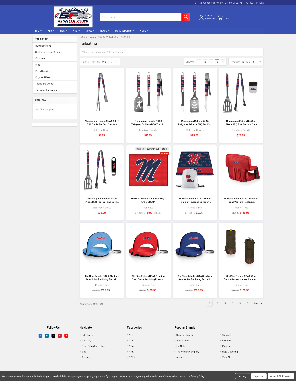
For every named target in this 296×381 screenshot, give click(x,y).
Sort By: (86, 61)
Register (210, 18)
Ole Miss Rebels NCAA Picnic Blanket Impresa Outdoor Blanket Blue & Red (195, 200)
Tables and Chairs (44, 83)
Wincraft (226, 334)
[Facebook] (40, 336)
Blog (84, 351)
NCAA (89, 30)
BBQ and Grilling (43, 45)
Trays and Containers (46, 89)
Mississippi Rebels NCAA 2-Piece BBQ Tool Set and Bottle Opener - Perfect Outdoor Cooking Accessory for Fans (102, 200)
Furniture (40, 58)
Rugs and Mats (42, 77)
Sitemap (86, 357)
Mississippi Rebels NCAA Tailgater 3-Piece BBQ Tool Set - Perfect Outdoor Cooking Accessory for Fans (148, 122)
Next (257, 303)
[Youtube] (66, 336)
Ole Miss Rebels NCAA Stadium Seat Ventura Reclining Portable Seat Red (241, 200)
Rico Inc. (226, 345)
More (143, 30)
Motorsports (123, 30)
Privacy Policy (197, 376)
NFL (37, 30)
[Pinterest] (60, 336)
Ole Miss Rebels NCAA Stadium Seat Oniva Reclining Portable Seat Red (148, 277)
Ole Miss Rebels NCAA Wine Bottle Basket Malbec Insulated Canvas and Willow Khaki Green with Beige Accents (241, 277)
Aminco (180, 357)
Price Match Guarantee (93, 345)
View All (226, 357)
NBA (62, 30)
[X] (53, 336)
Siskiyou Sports (184, 334)
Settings (242, 376)
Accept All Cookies (280, 376)
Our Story (86, 340)
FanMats (180, 345)
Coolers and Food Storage (48, 51)
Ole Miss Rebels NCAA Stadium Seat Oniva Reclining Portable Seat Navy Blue (195, 277)
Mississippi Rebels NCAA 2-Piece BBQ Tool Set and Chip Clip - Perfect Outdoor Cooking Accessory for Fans (241, 122)
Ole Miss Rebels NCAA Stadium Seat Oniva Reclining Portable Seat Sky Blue (102, 277)
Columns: (190, 61)
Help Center (87, 334)
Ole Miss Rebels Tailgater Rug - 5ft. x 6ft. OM (148, 200)
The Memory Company (187, 351)
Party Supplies (42, 70)
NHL (75, 30)
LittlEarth (227, 340)
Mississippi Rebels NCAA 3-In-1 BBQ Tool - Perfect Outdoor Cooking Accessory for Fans (102, 122)
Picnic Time (182, 340)
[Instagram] (47, 336)
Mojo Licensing (230, 351)
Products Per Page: (240, 61)
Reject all (259, 376)
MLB (49, 30)
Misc (37, 64)
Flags (103, 30)
